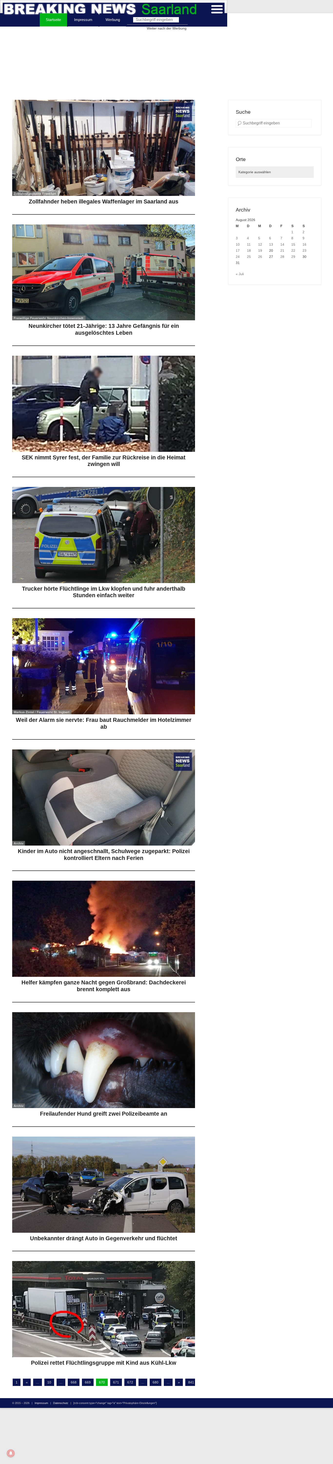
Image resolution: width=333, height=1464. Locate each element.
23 (304, 250)
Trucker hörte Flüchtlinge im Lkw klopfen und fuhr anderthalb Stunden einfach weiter (103, 592)
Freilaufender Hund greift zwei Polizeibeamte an (103, 1114)
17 (238, 250)
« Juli (240, 274)
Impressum (83, 20)
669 (88, 1382)
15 (293, 244)
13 (271, 244)
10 (49, 1382)
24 (238, 257)
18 (249, 250)
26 (260, 257)
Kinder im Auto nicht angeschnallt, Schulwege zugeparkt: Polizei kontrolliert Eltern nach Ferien (104, 854)
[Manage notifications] (11, 1453)
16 (304, 244)
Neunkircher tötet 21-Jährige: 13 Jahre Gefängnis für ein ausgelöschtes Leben (104, 329)
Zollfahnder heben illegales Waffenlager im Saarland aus (103, 201)
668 (74, 1382)
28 (282, 257)
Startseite (53, 20)
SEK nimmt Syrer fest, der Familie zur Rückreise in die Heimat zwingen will (104, 460)
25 (249, 257)
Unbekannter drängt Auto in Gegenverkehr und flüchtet (103, 1238)
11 (249, 244)
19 (260, 250)
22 (293, 250)
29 (293, 257)
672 (130, 1382)
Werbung (113, 20)
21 (282, 250)
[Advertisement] (166, 65)
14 (282, 244)
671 (116, 1382)
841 (191, 1382)
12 (260, 244)
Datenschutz (60, 1403)
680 (155, 1382)
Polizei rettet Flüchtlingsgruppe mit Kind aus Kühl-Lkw (103, 1363)
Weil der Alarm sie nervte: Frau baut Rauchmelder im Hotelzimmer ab (103, 723)
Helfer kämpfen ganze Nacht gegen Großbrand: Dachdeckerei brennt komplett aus (103, 985)
